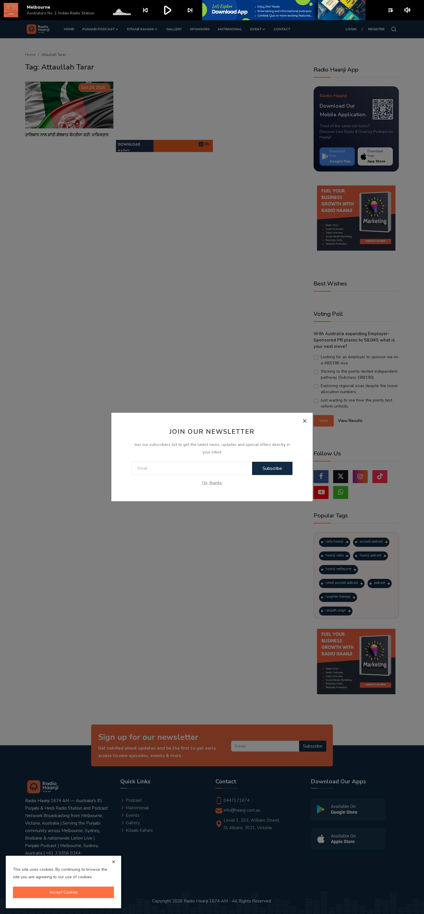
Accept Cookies (63, 892)
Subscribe (272, 468)
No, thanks (212, 482)
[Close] (304, 420)
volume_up (408, 10)
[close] (113, 862)
